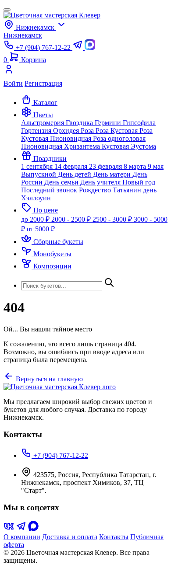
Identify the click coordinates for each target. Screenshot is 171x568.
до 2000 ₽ (36, 219)
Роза (88, 130)
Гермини (109, 122)
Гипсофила (139, 122)
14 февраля (71, 166)
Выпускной (39, 174)
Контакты (113, 536)
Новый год (138, 182)
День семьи (62, 182)
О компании (22, 536)
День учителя (101, 182)
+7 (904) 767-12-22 (60, 455)
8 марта (136, 166)
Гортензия (37, 130)
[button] (37, 114)
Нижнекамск (23, 35)
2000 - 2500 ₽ (72, 219)
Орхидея (67, 130)
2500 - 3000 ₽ (113, 219)
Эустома (143, 146)
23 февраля (106, 166)
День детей (75, 174)
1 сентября (37, 166)
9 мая (156, 166)
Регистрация (43, 83)
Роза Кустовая (117, 130)
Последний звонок (50, 190)
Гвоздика (80, 122)
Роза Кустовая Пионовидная (87, 134)
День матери (112, 174)
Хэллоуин (36, 198)
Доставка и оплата (69, 536)
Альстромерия (43, 122)
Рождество (96, 190)
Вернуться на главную (48, 379)
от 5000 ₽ (41, 229)
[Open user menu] (85, 72)
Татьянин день (135, 190)
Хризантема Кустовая (97, 146)
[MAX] (33, 529)
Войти (13, 83)
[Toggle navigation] (7, 9)
